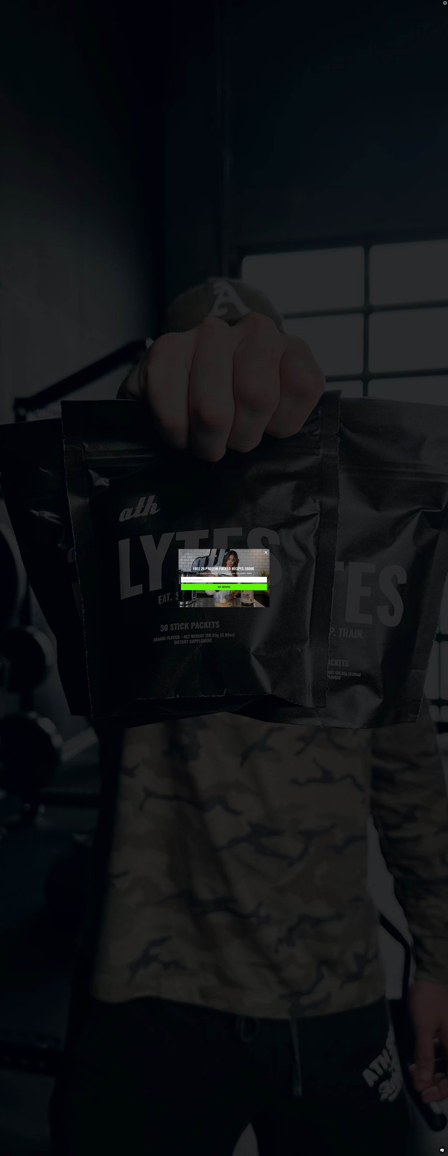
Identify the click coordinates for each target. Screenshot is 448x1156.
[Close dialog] (266, 552)
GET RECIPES (224, 586)
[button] (442, 1150)
